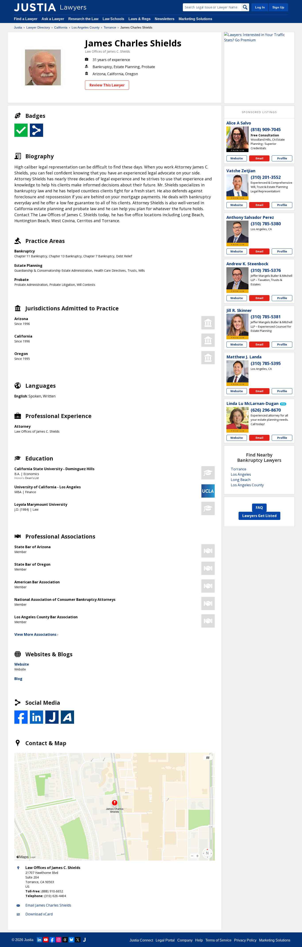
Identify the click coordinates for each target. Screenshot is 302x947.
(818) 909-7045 (266, 129)
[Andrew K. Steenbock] (237, 278)
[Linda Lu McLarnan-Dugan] (237, 418)
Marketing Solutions (195, 19)
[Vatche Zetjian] (237, 185)
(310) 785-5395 (266, 363)
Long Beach (240, 479)
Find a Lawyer (25, 19)
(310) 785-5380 (266, 224)
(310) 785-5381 (266, 317)
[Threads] (65, 939)
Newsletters (164, 19)
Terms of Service (218, 940)
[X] (77, 939)
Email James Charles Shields (48, 905)
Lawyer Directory (38, 27)
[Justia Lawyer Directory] (35, 7)
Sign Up (278, 7)
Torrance (110, 27)
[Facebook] (52, 939)
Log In (260, 7)
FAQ (259, 507)
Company (185, 940)
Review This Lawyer (107, 85)
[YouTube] (45, 939)
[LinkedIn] (39, 939)
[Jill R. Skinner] (237, 325)
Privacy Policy (245, 940)
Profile (282, 158)
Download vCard (39, 914)
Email (259, 158)
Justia (18, 27)
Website (21, 664)
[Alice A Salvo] (237, 137)
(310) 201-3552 (266, 177)
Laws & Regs (139, 19)
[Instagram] (58, 939)
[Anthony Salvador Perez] (237, 232)
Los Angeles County (85, 27)
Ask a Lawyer (53, 19)
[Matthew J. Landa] (237, 371)
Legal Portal (165, 940)
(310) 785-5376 (266, 270)
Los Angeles (241, 474)
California (60, 27)
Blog (18, 678)
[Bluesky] (71, 939)
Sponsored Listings (259, 112)
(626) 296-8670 (266, 410)
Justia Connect (141, 940)
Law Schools (113, 19)
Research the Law (83, 19)
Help (199, 940)
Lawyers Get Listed (259, 515)
